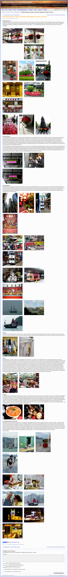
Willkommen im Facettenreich (9, 575)
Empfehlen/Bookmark (14, 542)
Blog (6, 9)
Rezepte (10, 9)
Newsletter (30, 9)
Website (4, 567)
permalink (22, 544)
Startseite (3, 12)
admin (16, 18)
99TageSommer (17, 12)
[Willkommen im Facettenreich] (34, 5)
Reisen (14, 9)
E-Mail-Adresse (6, 565)
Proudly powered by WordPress (53, 575)
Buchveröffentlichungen (22, 9)
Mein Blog (8, 12)
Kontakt (45, 9)
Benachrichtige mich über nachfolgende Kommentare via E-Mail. (15, 569)
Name (4, 563)
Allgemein (14, 544)
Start (3, 9)
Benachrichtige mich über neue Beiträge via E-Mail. (13, 571)
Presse (35, 9)
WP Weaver (63, 575)
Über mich (40, 9)
